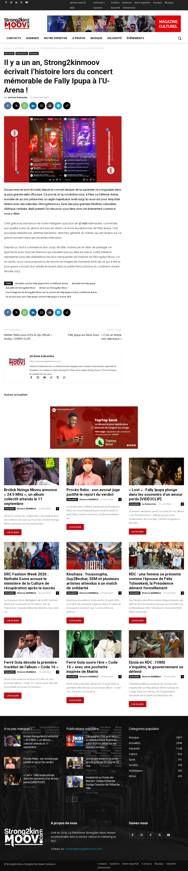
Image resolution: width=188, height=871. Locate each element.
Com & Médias (100, 732)
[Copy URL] (66, 105)
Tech (119, 763)
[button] (179, 38)
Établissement (96, 740)
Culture (85, 735)
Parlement (116, 753)
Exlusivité (93, 742)
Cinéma (118, 729)
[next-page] (74, 799)
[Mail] (46, 378)
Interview (117, 745)
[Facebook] (6, 3)
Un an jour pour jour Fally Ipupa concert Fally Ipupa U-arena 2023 (38, 296)
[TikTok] (52, 378)
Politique (105, 755)
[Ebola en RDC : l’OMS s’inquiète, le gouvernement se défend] (156, 644)
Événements (22, 53)
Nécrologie (85, 753)
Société (107, 760)
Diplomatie (116, 735)
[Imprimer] (50, 105)
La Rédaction (149, 504)
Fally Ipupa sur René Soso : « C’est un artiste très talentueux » (95, 336)
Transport (105, 766)
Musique (34, 53)
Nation (118, 750)
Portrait (118, 755)
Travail (118, 766)
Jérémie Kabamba (17, 97)
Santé (105, 758)
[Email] (41, 105)
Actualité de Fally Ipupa (83, 283)
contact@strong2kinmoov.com (83, 849)
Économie (88, 737)
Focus (118, 742)
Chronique (103, 729)
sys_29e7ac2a (51, 735)
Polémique (90, 755)
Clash (85, 732)
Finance (106, 742)
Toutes (31, 727)
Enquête (117, 737)
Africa (118, 727)
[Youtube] (26, 3)
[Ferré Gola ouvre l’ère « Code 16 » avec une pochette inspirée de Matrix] (94, 644)
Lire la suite (13, 532)
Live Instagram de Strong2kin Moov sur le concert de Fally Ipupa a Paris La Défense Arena (51, 292)
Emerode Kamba (32, 729)
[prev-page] (68, 799)
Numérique (101, 753)
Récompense (78, 758)
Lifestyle (117, 748)
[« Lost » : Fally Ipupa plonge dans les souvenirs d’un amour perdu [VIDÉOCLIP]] (156, 471)
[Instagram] (11, 3)
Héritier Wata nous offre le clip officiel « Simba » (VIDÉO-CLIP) (28, 336)
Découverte (99, 735)
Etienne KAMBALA (26, 508)
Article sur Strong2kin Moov (53, 287)
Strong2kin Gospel (102, 763)
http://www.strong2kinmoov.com (45, 361)
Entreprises (79, 740)
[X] (21, 3)
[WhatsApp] (24, 105)
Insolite (104, 745)
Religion (93, 758)
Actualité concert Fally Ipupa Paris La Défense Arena (41, 283)
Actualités (20, 48)
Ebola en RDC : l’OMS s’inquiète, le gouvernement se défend (156, 667)
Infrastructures (88, 745)
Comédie (117, 732)
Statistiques (81, 763)
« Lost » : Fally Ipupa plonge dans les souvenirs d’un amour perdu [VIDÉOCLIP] (155, 494)
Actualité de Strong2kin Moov (20, 287)
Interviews (90, 748)
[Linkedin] (16, 3)
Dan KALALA (52, 732)
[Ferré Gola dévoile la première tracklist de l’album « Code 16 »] (31, 644)
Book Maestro (86, 729)
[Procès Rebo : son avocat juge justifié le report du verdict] (94, 471)
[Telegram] (58, 105)
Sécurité (117, 758)
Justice (104, 748)
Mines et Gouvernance (85, 750)
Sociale (95, 760)
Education (103, 737)
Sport (119, 760)
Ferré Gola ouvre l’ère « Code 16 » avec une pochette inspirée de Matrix (92, 667)
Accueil (7, 48)
